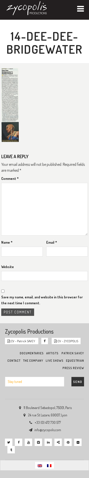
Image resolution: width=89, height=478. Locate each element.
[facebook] (18, 442)
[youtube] (28, 442)
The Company (33, 360)
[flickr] (78, 442)
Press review (73, 368)
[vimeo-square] (38, 442)
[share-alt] (58, 442)
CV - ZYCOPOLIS (67, 341)
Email (51, 242)
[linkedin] (48, 442)
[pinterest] (68, 442)
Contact (14, 360)
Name (7, 242)
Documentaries (32, 353)
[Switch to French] (49, 465)
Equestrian (75, 360)
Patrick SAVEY (73, 353)
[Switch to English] (39, 465)
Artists (52, 353)
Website (7, 267)
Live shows (55, 360)
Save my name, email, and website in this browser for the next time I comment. (42, 300)
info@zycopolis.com (47, 430)
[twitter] (8, 442)
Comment (10, 178)
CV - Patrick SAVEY (23, 341)
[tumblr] (11, 449)
